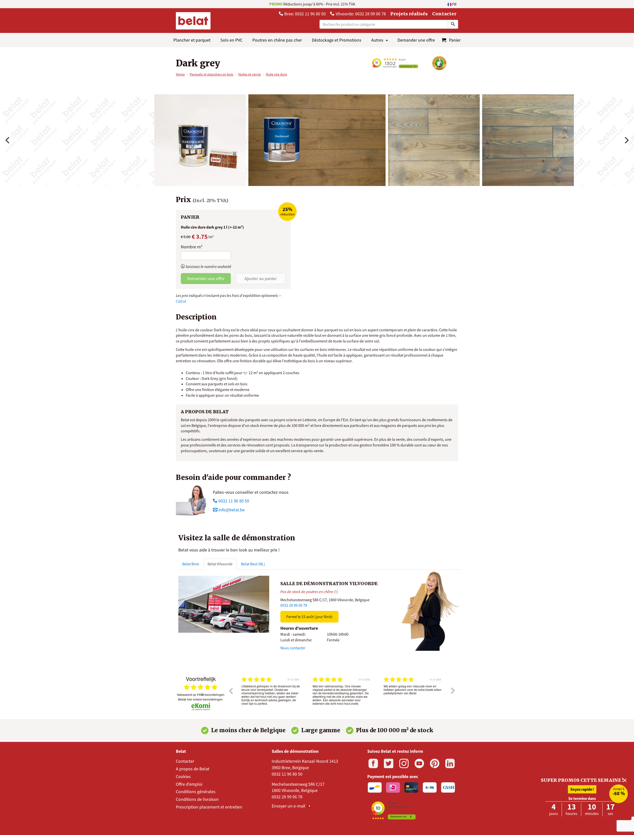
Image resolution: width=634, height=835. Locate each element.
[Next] (626, 140)
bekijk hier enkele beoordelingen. (200, 699)
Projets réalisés (409, 14)
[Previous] (7, 140)
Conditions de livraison (197, 799)
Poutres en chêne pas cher (277, 40)
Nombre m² (192, 247)
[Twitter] (388, 763)
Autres (377, 40)
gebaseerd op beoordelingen (200, 694)
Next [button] (453, 690)
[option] (271, 694)
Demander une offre (416, 40)
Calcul (181, 301)
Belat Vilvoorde (220, 563)
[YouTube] (419, 763)
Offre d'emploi (189, 784)
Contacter (444, 14)
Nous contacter (293, 647)
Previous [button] (230, 690)
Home (180, 74)
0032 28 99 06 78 (293, 605)
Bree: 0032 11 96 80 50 (304, 14)
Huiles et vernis (249, 74)
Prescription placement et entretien (209, 807)
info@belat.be (231, 510)
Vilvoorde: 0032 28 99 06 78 (360, 14)
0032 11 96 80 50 (233, 501)
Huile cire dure (276, 74)
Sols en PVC (231, 40)
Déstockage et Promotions (336, 40)
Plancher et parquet (192, 40)
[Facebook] (373, 763)
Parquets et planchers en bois (211, 74)
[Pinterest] (434, 763)
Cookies (183, 776)
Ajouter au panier (260, 278)
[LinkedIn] (450, 763)
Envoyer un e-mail (289, 806)
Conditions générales (195, 791)
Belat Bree (190, 563)
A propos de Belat (192, 769)
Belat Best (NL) (253, 563)
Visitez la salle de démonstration (236, 537)
